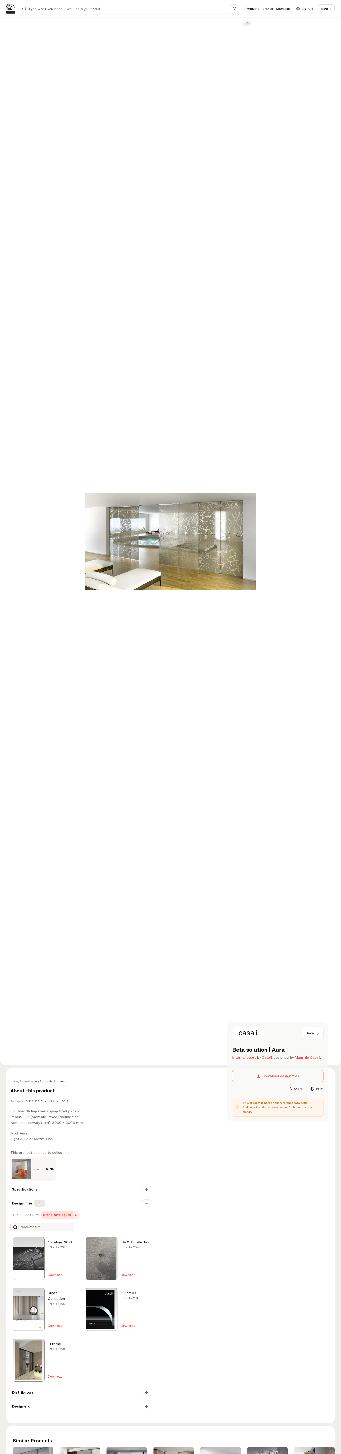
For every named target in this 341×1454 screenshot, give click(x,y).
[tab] (16, 1215)
